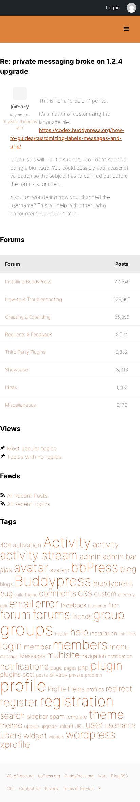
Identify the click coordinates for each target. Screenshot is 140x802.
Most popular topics (31, 448)
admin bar (120, 556)
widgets (56, 736)
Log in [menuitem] (113, 7)
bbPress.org (49, 775)
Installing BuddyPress (28, 281)
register (19, 702)
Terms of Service (78, 788)
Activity (67, 542)
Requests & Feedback (28, 334)
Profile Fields (66, 689)
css (85, 593)
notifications (24, 666)
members (80, 644)
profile (23, 685)
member (37, 646)
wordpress (91, 734)
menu (119, 646)
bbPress (94, 567)
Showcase (16, 369)
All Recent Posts (27, 495)
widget (35, 735)
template (76, 717)
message (9, 656)
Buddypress (52, 580)
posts (42, 675)
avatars (59, 570)
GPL (11, 788)
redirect (119, 688)
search (12, 716)
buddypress (113, 583)
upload (65, 726)
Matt (102, 775)
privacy (58, 674)
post (28, 674)
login (11, 646)
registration (77, 701)
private (76, 675)
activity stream (39, 555)
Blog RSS (119, 775)
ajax (6, 570)
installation (103, 633)
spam (57, 716)
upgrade (49, 726)
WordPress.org (20, 775)
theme (106, 714)
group (108, 614)
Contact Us (29, 788)
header (62, 633)
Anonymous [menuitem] (131, 8)
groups (26, 629)
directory (126, 594)
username (120, 725)
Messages (32, 656)
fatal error (97, 605)
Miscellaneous (20, 405)
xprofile (15, 744)
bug (6, 593)
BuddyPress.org (11, 29)
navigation (93, 656)
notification (120, 656)
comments (57, 593)
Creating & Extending (28, 317)
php (83, 667)
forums (51, 614)
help (79, 632)
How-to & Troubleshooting (33, 299)
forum (15, 615)
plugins (10, 674)
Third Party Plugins (25, 352)
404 (5, 545)
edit (3, 605)
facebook (73, 605)
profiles (95, 689)
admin (90, 556)
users (11, 735)
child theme (25, 594)
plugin (106, 665)
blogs (6, 584)
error (47, 603)
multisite (63, 655)
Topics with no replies (34, 456)
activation (27, 545)
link (122, 633)
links (131, 633)
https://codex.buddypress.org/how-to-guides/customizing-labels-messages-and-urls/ (67, 138)
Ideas (11, 387)
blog (128, 569)
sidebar (37, 716)
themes (11, 725)
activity (106, 544)
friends (82, 616)
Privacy (51, 788)
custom (105, 594)
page (56, 668)
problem (93, 675)
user (94, 724)
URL (79, 726)
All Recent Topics (28, 504)
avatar (31, 567)
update (31, 726)
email (21, 604)
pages (70, 668)
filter (113, 605)
